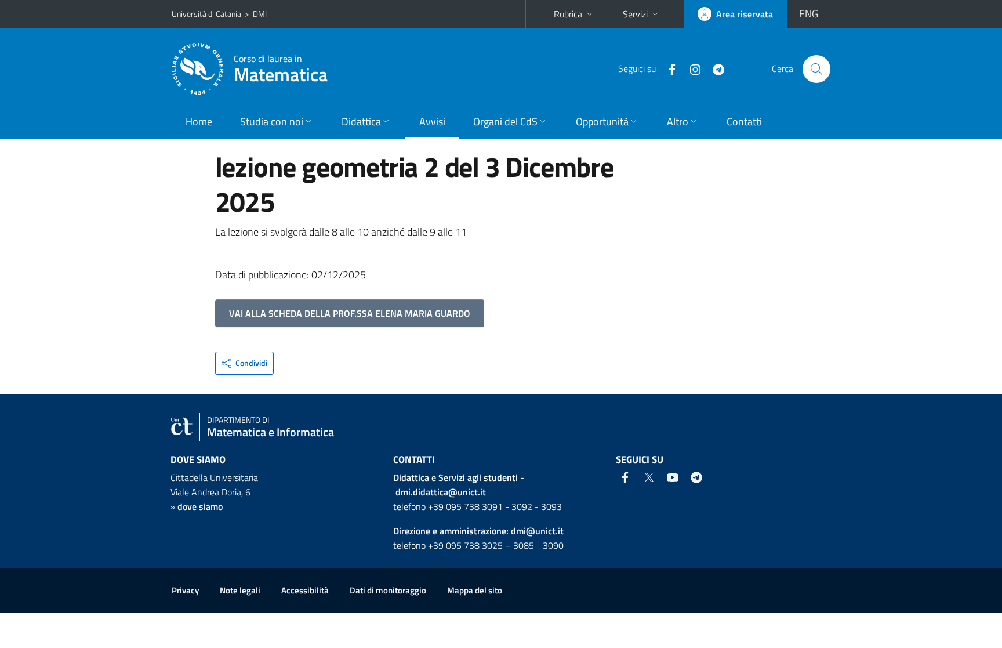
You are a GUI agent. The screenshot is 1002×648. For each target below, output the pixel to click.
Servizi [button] (635, 14)
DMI (260, 14)
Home (199, 121)
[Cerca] (816, 69)
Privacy (185, 590)
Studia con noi (271, 121)
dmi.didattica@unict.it (440, 492)
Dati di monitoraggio (388, 590)
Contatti (744, 121)
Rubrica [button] (568, 14)
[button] (244, 363)
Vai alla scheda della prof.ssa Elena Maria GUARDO (349, 313)
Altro (677, 121)
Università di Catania (206, 14)
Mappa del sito (474, 590)
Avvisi (432, 121)
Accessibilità (305, 590)
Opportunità (602, 121)
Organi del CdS (505, 121)
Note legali (240, 590)
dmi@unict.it (537, 531)
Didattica (361, 121)
